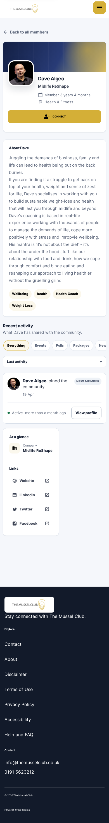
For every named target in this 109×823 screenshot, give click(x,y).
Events (40, 345)
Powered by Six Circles (17, 809)
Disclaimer (15, 674)
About (10, 659)
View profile (86, 413)
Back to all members (25, 32)
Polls (60, 345)
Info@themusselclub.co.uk (32, 762)
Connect (55, 116)
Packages (81, 345)
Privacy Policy (19, 704)
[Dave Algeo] (14, 384)
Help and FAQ (18, 734)
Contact (13, 644)
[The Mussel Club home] (24, 9)
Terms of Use (18, 689)
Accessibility (17, 719)
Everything (16, 345)
